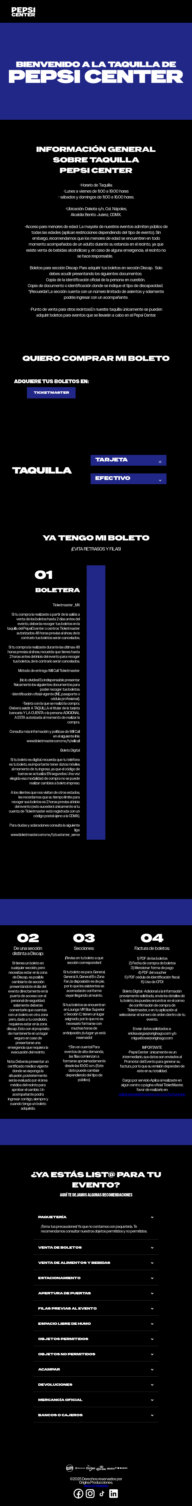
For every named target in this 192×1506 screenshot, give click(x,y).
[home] (23, 11)
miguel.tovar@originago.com (152, 1038)
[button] (185, 10)
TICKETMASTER (51, 392)
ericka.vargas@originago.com (149, 1033)
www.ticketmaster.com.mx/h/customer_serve (45, 834)
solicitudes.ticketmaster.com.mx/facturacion (152, 1094)
